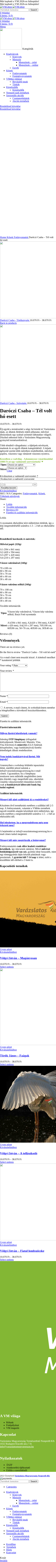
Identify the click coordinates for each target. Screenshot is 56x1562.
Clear (9, 470)
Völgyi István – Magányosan (18, 958)
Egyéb (15, 68)
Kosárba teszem (8, 488)
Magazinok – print (28, 62)
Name (4, 696)
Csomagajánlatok (20, 98)
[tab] (31, 504)
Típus (3, 464)
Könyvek (17, 56)
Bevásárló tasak (20, 81)
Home (3, 237)
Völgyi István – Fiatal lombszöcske (22, 1250)
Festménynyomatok (22, 76)
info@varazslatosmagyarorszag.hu (17, 1446)
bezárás (3, 1560)
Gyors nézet (6, 949)
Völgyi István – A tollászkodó (18, 1153)
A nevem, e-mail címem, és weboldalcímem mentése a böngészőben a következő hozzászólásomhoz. (27, 709)
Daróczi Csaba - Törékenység (15, 320)
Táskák (16, 84)
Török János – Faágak (14, 1055)
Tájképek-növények (10, 496)
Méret (3, 469)
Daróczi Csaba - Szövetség (13, 403)
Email (4, 702)
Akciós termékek (20, 101)
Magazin (16, 59)
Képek (10, 237)
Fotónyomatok (19, 73)
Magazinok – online (28, 65)
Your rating (6, 665)
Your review (7, 670)
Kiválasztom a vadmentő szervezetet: (19, 476)
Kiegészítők (18, 90)
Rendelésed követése (10, 106)
